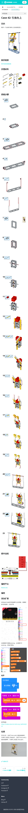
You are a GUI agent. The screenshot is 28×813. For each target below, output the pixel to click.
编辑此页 (5, 761)
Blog (2, 800)
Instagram (4, 788)
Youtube (3, 790)
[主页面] (2, 7)
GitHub (3, 802)
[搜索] (24, 2)
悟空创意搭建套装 (6, 64)
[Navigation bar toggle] (2, 2)
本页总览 (4, 13)
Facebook (4, 785)
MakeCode (4, 588)
